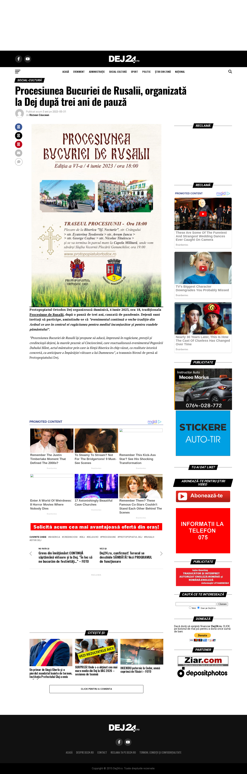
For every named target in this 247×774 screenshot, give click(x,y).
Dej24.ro (93, 537)
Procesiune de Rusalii (46, 314)
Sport (134, 71)
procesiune (109, 537)
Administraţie (97, 71)
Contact (102, 752)
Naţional (180, 71)
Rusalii (149, 537)
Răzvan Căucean (39, 115)
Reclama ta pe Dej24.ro (123, 752)
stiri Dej (36, 540)
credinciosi (70, 537)
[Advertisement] (123, 25)
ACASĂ (65, 71)
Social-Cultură (118, 71)
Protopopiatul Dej (130, 537)
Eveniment (79, 71)
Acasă (69, 752)
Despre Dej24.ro (85, 752)
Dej (83, 537)
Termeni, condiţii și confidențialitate (160, 752)
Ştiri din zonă (163, 71)
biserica (55, 537)
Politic (146, 71)
